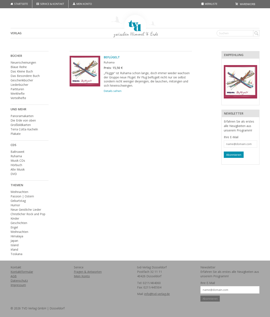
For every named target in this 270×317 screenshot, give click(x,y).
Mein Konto (84, 3)
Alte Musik (18, 169)
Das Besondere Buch (25, 76)
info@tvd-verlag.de (157, 294)
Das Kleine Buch (22, 71)
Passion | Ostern (22, 196)
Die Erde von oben (23, 120)
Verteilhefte (18, 98)
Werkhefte (18, 94)
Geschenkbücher (22, 80)
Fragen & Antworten (88, 272)
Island (15, 245)
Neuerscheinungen (23, 62)
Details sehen (113, 91)
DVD (14, 174)
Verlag (16, 33)
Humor (15, 205)
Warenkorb (247, 4)
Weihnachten (19, 192)
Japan (14, 241)
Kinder (15, 218)
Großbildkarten (21, 125)
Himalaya (17, 236)
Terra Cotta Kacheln (24, 129)
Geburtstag (18, 201)
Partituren (17, 89)
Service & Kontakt (51, 3)
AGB (14, 276)
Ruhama (16, 156)
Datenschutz (19, 281)
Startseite (21, 3)
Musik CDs (18, 160)
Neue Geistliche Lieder (26, 210)
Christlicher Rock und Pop (28, 214)
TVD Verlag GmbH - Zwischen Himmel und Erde (135, 23)
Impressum (18, 285)
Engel (14, 227)
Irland (14, 249)
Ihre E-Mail (231, 137)
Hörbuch (16, 165)
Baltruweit (17, 152)
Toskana (16, 254)
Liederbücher (19, 85)
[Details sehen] (240, 81)
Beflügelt (112, 57)
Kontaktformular (22, 272)
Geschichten (19, 223)
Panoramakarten (22, 116)
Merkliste (210, 3)
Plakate (16, 134)
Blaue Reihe (19, 67)
